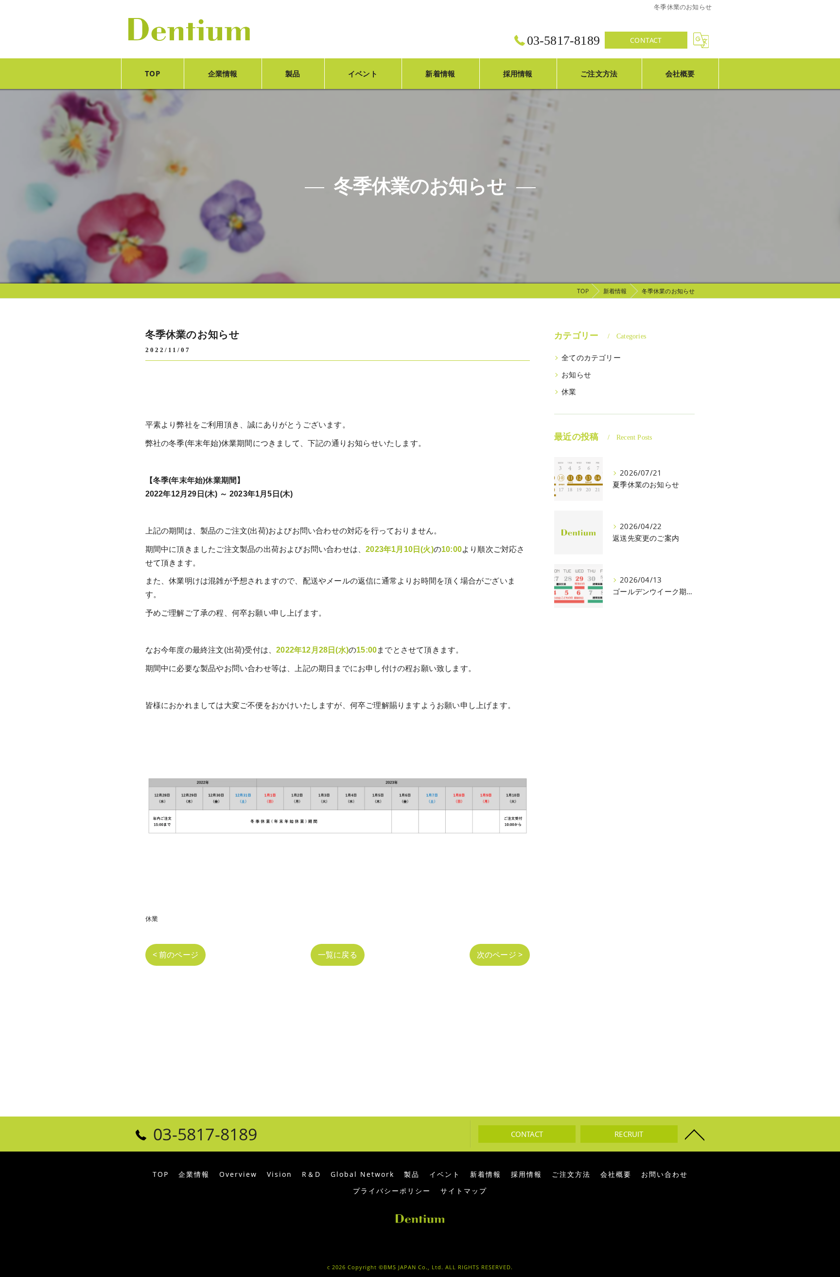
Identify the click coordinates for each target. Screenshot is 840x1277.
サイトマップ (463, 1191)
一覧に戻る (337, 954)
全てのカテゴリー (591, 357)
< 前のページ (175, 954)
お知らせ (576, 374)
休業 (151, 918)
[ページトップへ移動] (694, 1134)
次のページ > (500, 954)
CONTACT (646, 40)
